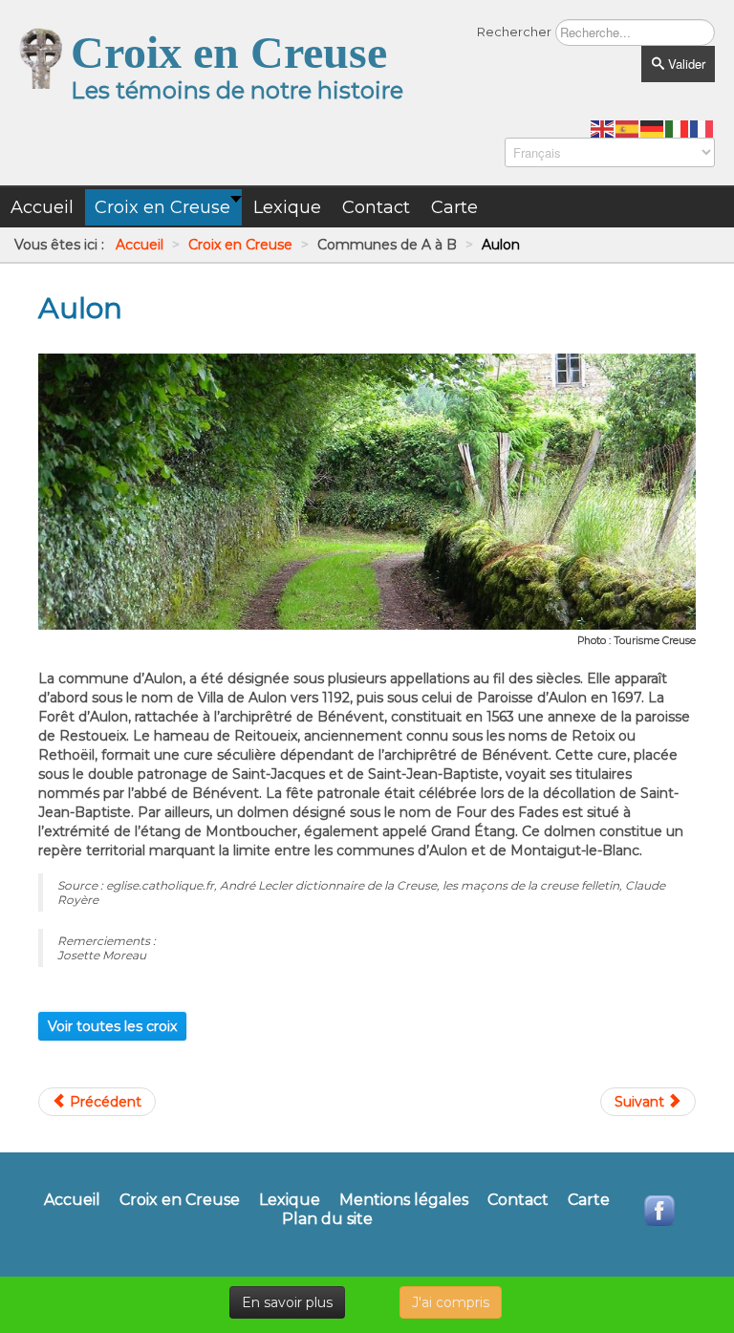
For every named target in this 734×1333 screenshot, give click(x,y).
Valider (684, 63)
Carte (589, 1200)
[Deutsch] (652, 128)
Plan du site (327, 1219)
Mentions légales (403, 1200)
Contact (518, 1200)
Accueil (72, 1200)
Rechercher (514, 31)
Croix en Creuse (179, 1200)
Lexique (289, 1200)
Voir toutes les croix (112, 1026)
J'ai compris (450, 1302)
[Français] (702, 128)
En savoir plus (287, 1302)
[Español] (627, 128)
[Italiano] (677, 128)
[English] (603, 128)
